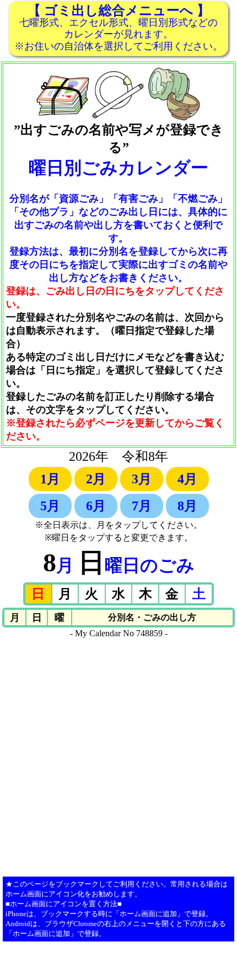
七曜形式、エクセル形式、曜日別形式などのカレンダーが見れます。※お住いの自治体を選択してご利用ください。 (118, 27)
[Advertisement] (118, 756)
